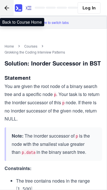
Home (9, 46)
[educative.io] (18, 8)
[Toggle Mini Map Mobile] (28, 8)
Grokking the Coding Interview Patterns (35, 52)
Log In (89, 8)
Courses (30, 46)
